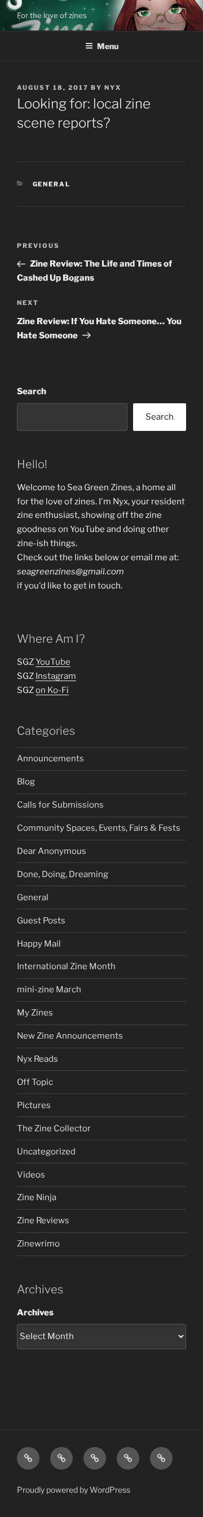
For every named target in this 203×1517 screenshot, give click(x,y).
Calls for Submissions (60, 805)
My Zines (35, 1013)
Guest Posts (41, 921)
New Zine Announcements (70, 1036)
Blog (26, 782)
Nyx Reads (37, 1059)
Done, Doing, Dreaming (62, 874)
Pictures (34, 1105)
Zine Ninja (36, 1197)
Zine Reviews (43, 1220)
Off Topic (35, 1082)
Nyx (112, 87)
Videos (31, 1175)
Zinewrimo (38, 1244)
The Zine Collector (54, 1128)
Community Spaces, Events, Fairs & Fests (98, 828)
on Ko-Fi (52, 690)
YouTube (53, 662)
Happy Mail (39, 944)
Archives (35, 1312)
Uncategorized (46, 1152)
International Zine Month (66, 966)
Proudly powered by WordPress (73, 1489)
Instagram (56, 676)
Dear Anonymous (51, 851)
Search (31, 391)
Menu (107, 46)
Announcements (50, 758)
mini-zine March (49, 989)
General (52, 184)
